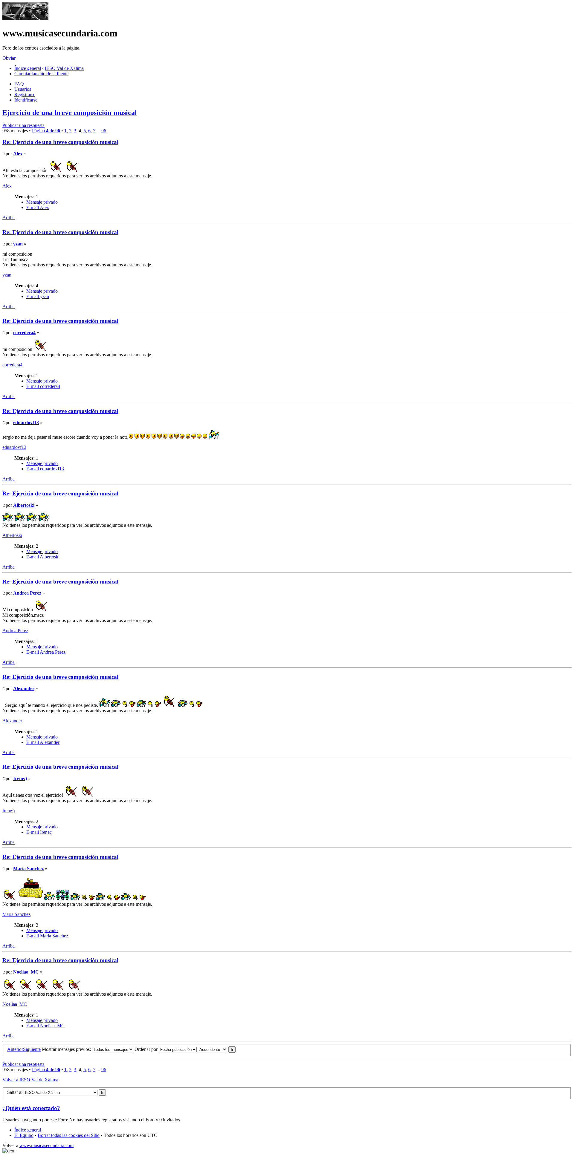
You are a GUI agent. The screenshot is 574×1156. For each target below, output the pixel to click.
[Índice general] (25, 18)
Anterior (15, 1049)
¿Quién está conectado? (31, 1108)
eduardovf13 (26, 422)
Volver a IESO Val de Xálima (30, 1079)
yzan (18, 243)
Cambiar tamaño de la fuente (41, 73)
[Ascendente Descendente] (217, 1049)
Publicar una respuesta (23, 125)
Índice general (27, 68)
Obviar (9, 58)
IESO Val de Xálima (64, 68)
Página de (46, 130)
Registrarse (24, 94)
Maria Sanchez (28, 868)
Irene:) (20, 778)
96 (103, 130)
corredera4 (24, 332)
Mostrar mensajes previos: (67, 1049)
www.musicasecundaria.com (46, 1145)
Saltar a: (14, 1092)
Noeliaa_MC (26, 971)
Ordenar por (147, 1049)
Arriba (8, 217)
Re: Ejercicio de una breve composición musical (60, 142)
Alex (17, 153)
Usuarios (22, 89)
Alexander (23, 688)
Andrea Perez (27, 592)
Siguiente (32, 1049)
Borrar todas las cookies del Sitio (69, 1135)
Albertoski (23, 505)
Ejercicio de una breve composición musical (69, 112)
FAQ (19, 83)
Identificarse (25, 99)
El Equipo (23, 1135)
